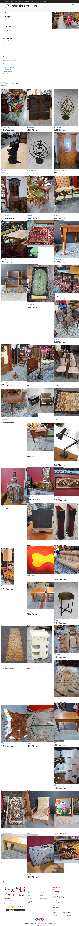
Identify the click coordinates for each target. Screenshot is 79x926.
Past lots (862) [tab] (4, 80)
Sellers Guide (30, 898)
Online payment (43, 1)
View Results (8, 30)
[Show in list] (6, 83)
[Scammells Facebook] (36, 919)
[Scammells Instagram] (39, 919)
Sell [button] (18, 7)
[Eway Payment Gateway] (15, 908)
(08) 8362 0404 (8, 7)
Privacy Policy (53, 923)
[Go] (74, 41)
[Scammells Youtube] (42, 919)
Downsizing (42, 895)
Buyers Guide (30, 896)
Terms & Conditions (47, 923)
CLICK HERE (18, 24)
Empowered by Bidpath (39, 925)
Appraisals (42, 892)
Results (16, 1)
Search (72, 4)
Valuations (21, 1)
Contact (36, 1)
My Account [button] (30, 7)
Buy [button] (14, 7)
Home (6, 1)
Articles (31, 1)
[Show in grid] (8, 83)
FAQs (29, 902)
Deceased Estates (43, 896)
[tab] (27, 26)
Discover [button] (23, 7)
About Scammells (31, 899)
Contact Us (30, 901)
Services (27, 1)
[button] (35, 6)
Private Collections (43, 898)
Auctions (11, 1)
